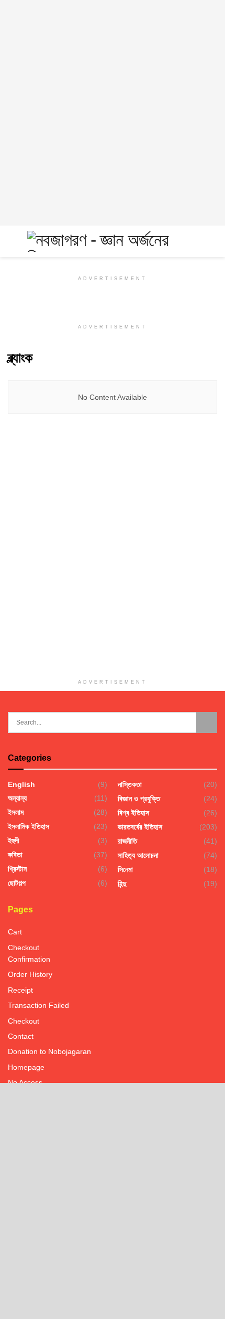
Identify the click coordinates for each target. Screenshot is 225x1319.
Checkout (23, 947)
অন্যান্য (17, 798)
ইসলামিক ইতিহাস (28, 826)
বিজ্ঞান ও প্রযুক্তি (139, 798)
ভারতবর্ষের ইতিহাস (140, 827)
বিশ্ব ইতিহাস (133, 813)
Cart (15, 932)
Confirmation (29, 959)
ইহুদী (13, 840)
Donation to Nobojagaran (49, 1051)
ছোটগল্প (17, 883)
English (21, 784)
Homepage (26, 1067)
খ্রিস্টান (17, 869)
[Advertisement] (112, 113)
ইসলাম (16, 812)
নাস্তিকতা (130, 784)
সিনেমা (125, 869)
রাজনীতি (127, 841)
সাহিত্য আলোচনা (138, 855)
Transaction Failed (38, 1005)
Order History (30, 974)
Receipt (20, 990)
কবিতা (15, 854)
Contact (20, 1036)
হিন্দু (122, 883)
